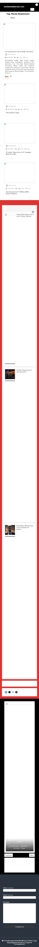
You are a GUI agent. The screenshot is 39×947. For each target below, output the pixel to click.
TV (10, 76)
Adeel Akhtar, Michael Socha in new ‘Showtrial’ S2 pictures (24, 527)
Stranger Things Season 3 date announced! (24, 371)
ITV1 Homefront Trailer (12, 113)
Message (6, 902)
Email (8, 895)
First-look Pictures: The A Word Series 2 (20, 842)
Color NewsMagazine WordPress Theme (22, 941)
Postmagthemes (19, 944)
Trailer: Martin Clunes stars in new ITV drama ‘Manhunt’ (25, 215)
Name (8, 888)
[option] (20, 290)
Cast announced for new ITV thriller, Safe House (19, 51)
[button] (32, 9)
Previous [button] (8, 855)
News (7, 76)
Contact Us (19, 927)
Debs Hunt (12, 54)
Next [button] (32, 855)
